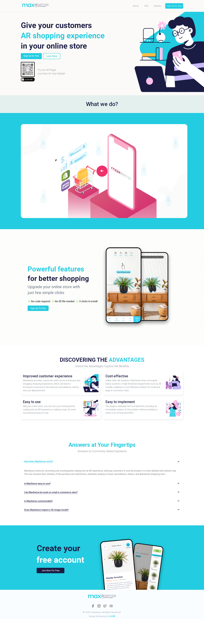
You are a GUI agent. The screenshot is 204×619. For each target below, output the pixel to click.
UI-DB (112, 616)
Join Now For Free (51, 570)
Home (136, 6)
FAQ (146, 6)
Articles (157, 6)
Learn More (51, 56)
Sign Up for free (174, 6)
